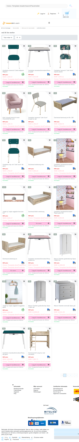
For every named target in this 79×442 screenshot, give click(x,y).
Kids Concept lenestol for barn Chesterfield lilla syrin (11, 118)
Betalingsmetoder (19, 388)
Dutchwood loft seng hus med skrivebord (36, 353)
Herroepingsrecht (58, 388)
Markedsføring (26, 437)
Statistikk (14, 437)
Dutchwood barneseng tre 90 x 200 (63, 117)
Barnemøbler (16, 28)
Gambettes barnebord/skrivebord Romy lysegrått (39, 71)
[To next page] (73, 375)
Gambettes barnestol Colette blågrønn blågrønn (13, 71)
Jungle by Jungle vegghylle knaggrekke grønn (14, 306)
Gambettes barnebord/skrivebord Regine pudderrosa (63, 165)
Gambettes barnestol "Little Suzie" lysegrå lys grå (38, 118)
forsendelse (5, 86)
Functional (16, 439)
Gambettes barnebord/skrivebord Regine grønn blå (63, 212)
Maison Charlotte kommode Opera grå (64, 305)
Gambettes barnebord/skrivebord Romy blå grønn (13, 353)
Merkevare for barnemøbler (28, 28)
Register (36, 390)
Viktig (6, 437)
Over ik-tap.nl (57, 392)
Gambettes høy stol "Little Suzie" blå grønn (13, 165)
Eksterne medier (38, 437)
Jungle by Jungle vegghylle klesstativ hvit (13, 212)
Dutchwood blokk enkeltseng (36, 211)
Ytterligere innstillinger (26, 439)
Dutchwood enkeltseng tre (10, 259)
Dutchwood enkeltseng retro (36, 164)
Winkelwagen (37, 392)
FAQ (15, 393)
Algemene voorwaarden (59, 393)
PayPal (7, 439)
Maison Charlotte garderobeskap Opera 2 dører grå (39, 306)
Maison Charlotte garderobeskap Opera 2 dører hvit (65, 259)
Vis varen (39, 223)
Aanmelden (37, 388)
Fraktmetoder (17, 390)
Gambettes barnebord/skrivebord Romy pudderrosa (39, 259)
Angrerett (16, 392)
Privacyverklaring (58, 390)
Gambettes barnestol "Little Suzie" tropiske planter (63, 71)
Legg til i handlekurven (13, 82)
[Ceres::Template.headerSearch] (71, 6)
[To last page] (76, 375)
